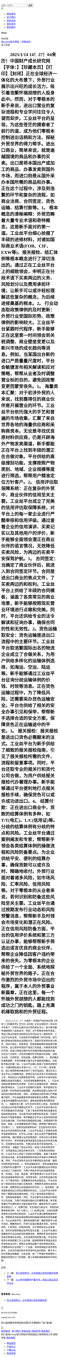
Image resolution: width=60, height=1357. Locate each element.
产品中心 (11, 1346)
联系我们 (11, 27)
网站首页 (11, 14)
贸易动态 (11, 20)
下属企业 (11, 1350)
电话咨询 (11, 1353)
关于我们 (11, 17)
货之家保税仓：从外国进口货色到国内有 (27, 1300)
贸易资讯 (11, 24)
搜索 (30, 5)
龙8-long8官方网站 (10, 42)
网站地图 (10, 1338)
